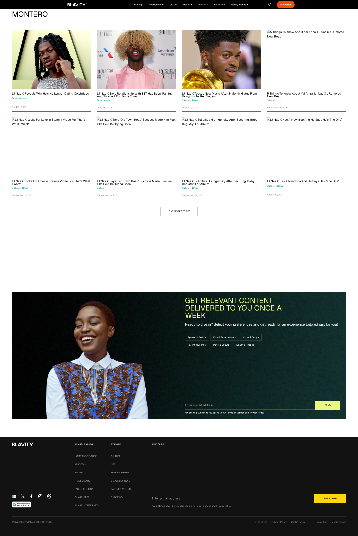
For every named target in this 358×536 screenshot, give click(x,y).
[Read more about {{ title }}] (51, 59)
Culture (115, 456)
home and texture (86, 456)
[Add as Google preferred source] (21, 504)
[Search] (270, 4)
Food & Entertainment (224, 337)
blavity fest (82, 497)
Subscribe (285, 4)
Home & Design (251, 337)
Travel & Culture (221, 344)
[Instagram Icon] (40, 496)
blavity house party (87, 505)
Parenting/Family (197, 344)
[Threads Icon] (49, 496)
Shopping (117, 497)
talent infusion (84, 489)
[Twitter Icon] (23, 496)
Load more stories (179, 211)
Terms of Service (235, 412)
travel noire (82, 480)
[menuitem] (187, 4)
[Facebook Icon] (31, 496)
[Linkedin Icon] (14, 496)
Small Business (120, 480)
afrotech (80, 464)
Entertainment (120, 472)
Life (113, 464)
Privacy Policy (256, 412)
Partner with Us (121, 489)
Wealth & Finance (245, 344)
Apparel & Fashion (197, 337)
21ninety (80, 472)
